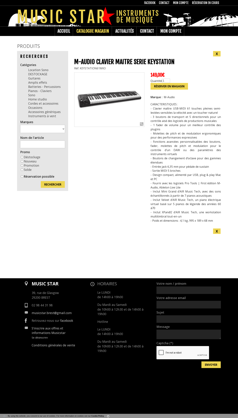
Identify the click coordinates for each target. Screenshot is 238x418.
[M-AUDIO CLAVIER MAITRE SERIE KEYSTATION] (109, 99)
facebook (66, 320)
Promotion (31, 165)
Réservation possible (39, 176)
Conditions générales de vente (53, 345)
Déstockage (32, 157)
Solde (28, 170)
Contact (147, 31)
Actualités (124, 31)
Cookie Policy (97, 416)
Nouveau (30, 161)
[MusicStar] (20, 31)
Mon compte (170, 31)
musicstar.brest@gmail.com (52, 313)
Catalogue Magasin (92, 31)
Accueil (63, 31)
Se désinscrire (40, 337)
